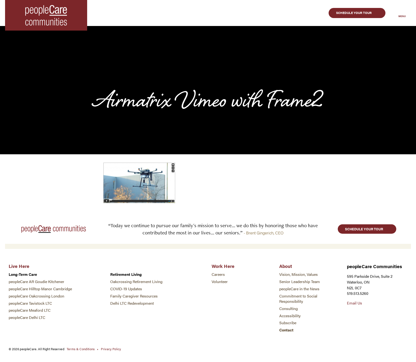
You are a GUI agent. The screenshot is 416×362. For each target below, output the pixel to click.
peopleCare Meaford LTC (30, 310)
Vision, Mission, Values (298, 274)
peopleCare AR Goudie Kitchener (36, 281)
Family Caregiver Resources (134, 296)
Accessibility (290, 315)
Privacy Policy (111, 349)
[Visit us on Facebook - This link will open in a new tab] (360, 314)
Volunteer (220, 281)
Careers (218, 274)
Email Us (354, 303)
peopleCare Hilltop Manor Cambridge (40, 288)
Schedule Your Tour (354, 13)
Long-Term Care (23, 274)
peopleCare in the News (299, 288)
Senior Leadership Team (299, 281)
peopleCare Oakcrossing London (36, 296)
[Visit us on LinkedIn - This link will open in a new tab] (369, 314)
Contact (286, 330)
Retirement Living (126, 274)
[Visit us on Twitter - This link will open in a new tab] (350, 314)
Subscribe (287, 322)
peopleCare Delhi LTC (27, 317)
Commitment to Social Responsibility (298, 298)
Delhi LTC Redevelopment (132, 303)
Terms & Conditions (81, 349)
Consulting (288, 308)
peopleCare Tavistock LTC (30, 303)
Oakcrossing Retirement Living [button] (136, 281)
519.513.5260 (357, 293)
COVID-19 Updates (126, 288)
